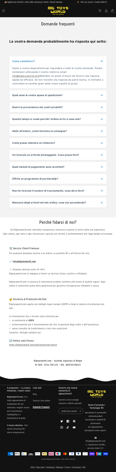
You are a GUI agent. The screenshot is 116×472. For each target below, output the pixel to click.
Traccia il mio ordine (41, 400)
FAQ (83, 467)
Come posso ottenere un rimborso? (33, 142)
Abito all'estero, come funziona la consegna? (39, 131)
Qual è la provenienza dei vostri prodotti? (37, 107)
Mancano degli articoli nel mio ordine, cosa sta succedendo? (49, 202)
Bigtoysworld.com (52, 459)
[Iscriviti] (80, 411)
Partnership (76, 467)
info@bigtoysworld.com (26, 75)
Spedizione (50, 467)
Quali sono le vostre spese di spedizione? (37, 95)
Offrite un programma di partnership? (35, 178)
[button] (3, 11)
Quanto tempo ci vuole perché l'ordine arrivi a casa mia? (46, 119)
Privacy (67, 467)
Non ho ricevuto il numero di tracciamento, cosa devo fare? (48, 190)
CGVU (33, 467)
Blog (35, 394)
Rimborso (59, 467)
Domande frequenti (41, 407)
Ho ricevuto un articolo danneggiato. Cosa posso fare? (45, 154)
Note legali (40, 467)
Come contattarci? (23, 61)
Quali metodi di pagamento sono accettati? (38, 166)
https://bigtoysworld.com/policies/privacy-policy (33, 344)
